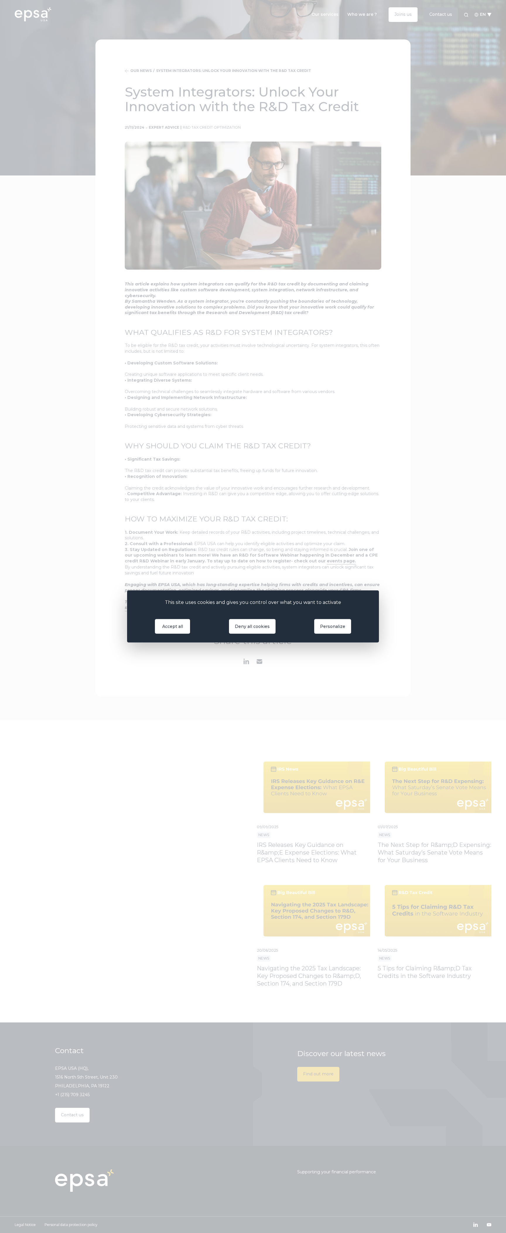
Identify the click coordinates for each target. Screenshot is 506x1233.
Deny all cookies (252, 626)
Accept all (172, 626)
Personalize (332, 626)
